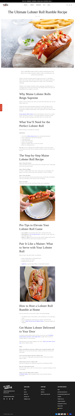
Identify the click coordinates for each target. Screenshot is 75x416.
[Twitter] (9, 399)
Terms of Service (61, 401)
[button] (26, 5)
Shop (25, 389)
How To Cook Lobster (45, 394)
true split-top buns (36, 234)
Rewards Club (27, 399)
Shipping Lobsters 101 (62, 392)
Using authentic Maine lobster (26, 114)
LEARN (48, 5)
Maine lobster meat (32, 136)
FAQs (59, 389)
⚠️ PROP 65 (60, 408)
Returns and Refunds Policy (64, 394)
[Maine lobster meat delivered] (37, 203)
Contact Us (26, 396)
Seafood (42, 392)
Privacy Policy (61, 399)
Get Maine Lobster (23, 374)
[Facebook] (4, 399)
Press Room (60, 406)
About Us (26, 394)
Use (30, 234)
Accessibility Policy (62, 403)
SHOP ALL (26, 5)
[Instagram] (7, 399)
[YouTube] (12, 399)
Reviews (59, 396)
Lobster (42, 389)
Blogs (25, 392)
